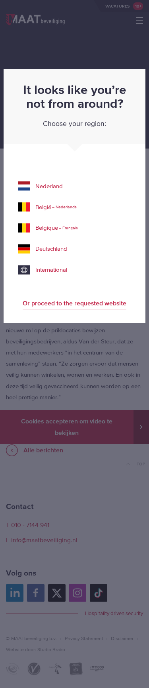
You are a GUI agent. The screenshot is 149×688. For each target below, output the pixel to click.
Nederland (49, 186)
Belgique (56, 227)
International (51, 269)
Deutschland (51, 248)
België (56, 207)
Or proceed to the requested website (74, 303)
